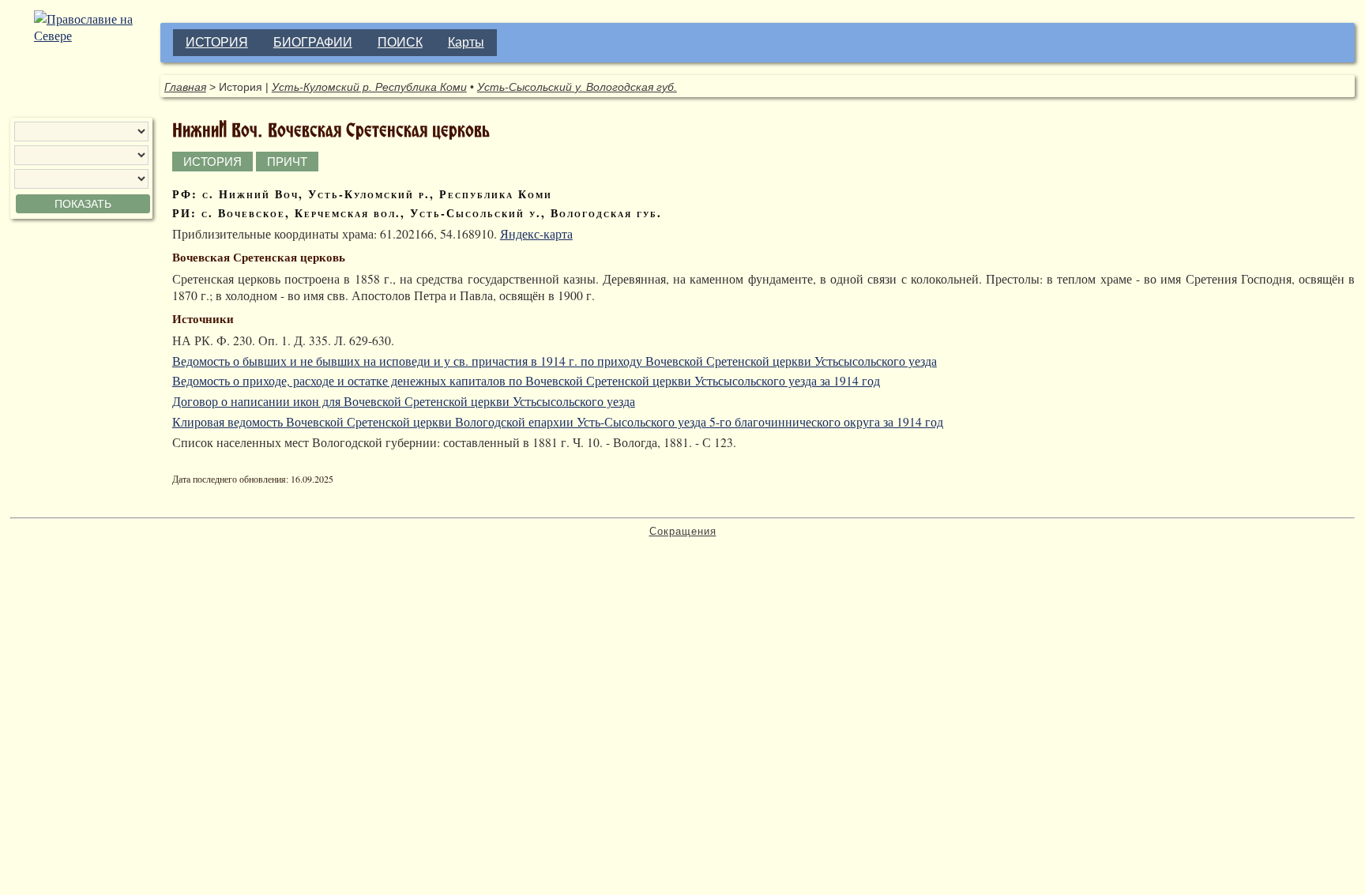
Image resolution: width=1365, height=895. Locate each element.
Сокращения (682, 531)
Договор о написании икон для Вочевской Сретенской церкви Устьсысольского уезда (403, 401)
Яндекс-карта (536, 233)
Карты (466, 42)
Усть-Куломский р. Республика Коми (369, 87)
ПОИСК (400, 42)
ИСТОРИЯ (217, 42)
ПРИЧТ (287, 162)
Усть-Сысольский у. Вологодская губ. (577, 87)
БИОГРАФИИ (312, 42)
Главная (185, 87)
